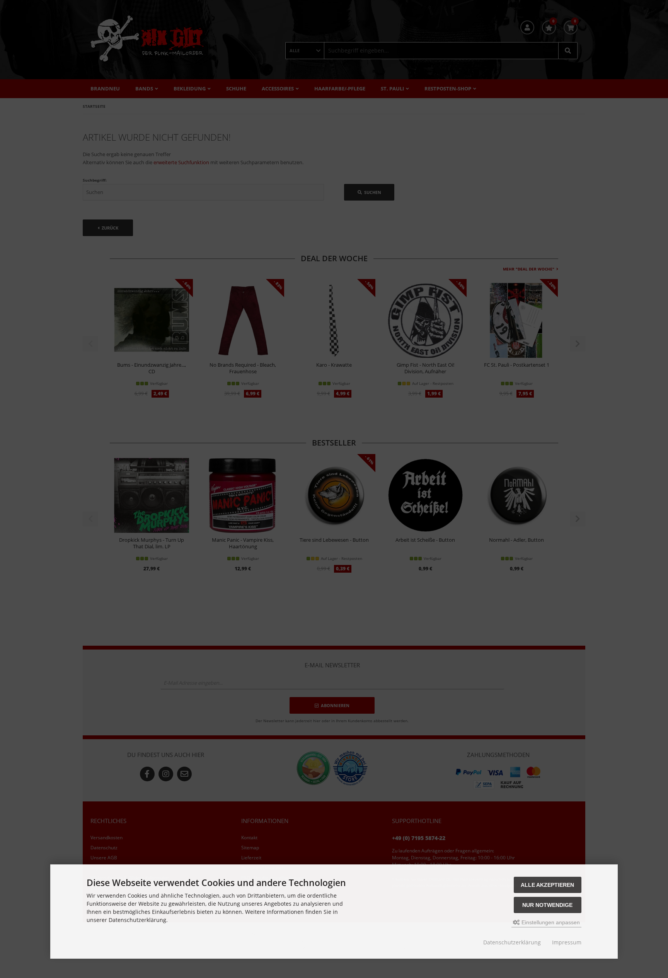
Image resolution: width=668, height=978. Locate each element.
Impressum (566, 942)
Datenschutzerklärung (512, 942)
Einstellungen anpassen (550, 922)
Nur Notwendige (547, 905)
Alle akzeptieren (547, 885)
